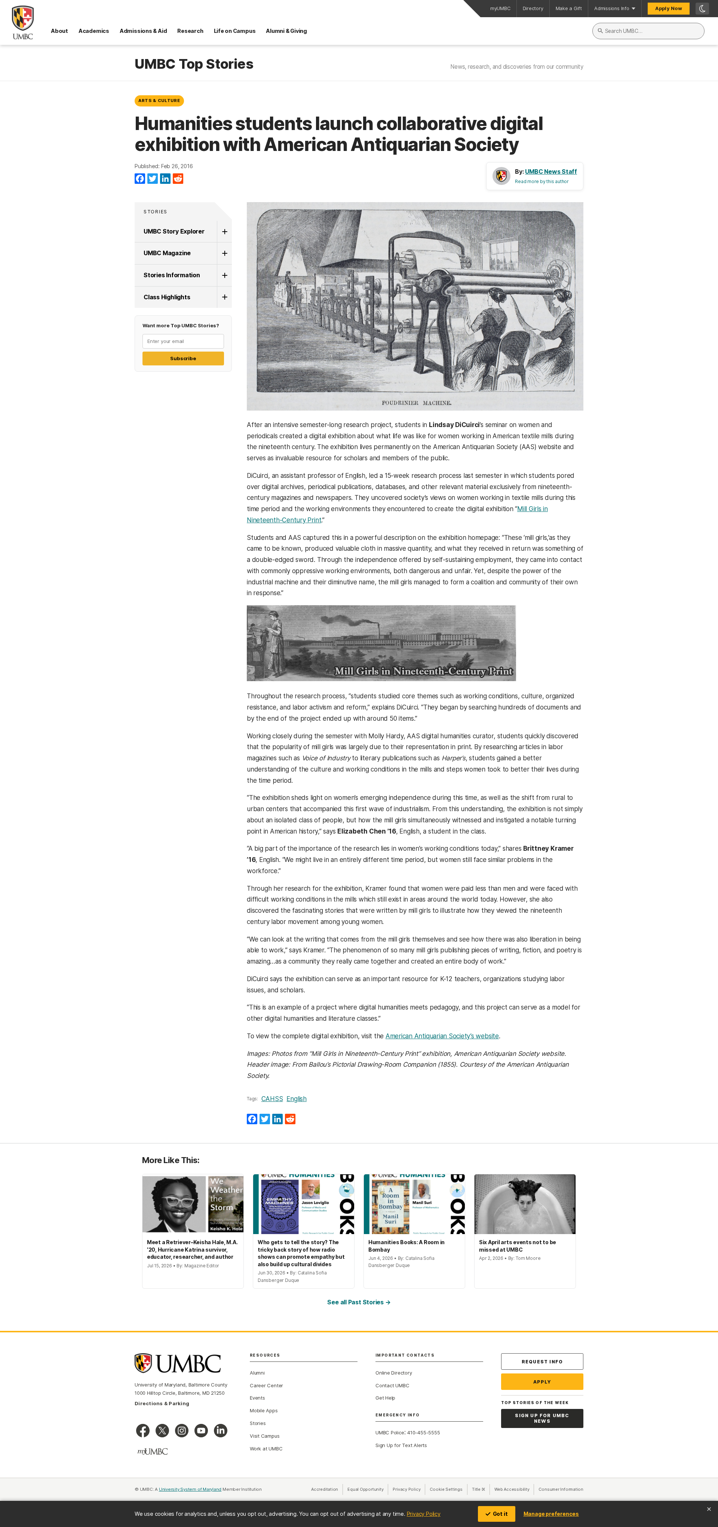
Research (190, 31)
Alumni (257, 1373)
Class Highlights (167, 297)
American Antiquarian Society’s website (442, 1036)
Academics (94, 31)
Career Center (266, 1385)
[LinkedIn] (165, 179)
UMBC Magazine (167, 253)
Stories (156, 211)
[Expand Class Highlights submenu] (224, 297)
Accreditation (324, 1489)
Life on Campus (235, 31)
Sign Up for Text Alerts (401, 1445)
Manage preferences (551, 1514)
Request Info (542, 1361)
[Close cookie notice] (709, 1509)
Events (257, 1398)
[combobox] (648, 31)
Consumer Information (560, 1489)
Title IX (481, 1489)
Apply (542, 1382)
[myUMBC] (153, 1451)
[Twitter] (152, 179)
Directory (533, 8)
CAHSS (272, 1099)
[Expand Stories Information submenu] (224, 275)
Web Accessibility (514, 1489)
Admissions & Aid (143, 31)
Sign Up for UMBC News (542, 1418)
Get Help (385, 1398)
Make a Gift (569, 8)
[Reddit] (178, 179)
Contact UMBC (392, 1385)
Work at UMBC (266, 1449)
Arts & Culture (159, 100)
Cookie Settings (446, 1489)
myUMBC (500, 8)
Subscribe (183, 358)
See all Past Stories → (358, 1302)
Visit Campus (264, 1436)
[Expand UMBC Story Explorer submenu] (224, 231)
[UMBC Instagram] (182, 1430)
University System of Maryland (190, 1489)
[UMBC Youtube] (201, 1430)
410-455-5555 (423, 1432)
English (296, 1099)
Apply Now (668, 8)
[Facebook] (140, 179)
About (59, 31)
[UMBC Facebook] (143, 1430)
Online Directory (393, 1373)
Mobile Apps (264, 1410)
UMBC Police (389, 1432)
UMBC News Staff (551, 171)
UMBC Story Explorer (174, 231)
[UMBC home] (17, 22)
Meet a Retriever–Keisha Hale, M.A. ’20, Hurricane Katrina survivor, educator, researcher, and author (192, 1249)
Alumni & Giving (286, 31)
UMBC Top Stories (194, 64)
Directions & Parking (162, 1403)
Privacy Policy (424, 1514)
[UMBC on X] (162, 1430)
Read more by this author (542, 181)
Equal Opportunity (367, 1489)
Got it (500, 1514)
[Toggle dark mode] (702, 9)
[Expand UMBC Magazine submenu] (224, 253)
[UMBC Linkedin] (220, 1430)
